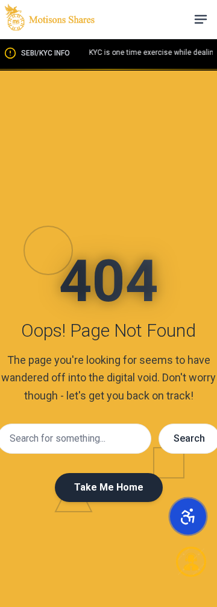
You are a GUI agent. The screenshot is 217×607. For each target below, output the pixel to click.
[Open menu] (201, 19)
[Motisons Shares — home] (49, 19)
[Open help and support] (191, 562)
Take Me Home (108, 487)
